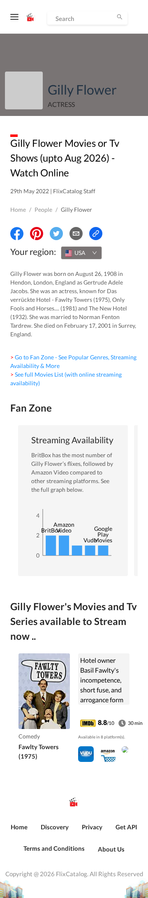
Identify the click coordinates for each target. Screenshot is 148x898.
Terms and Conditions (54, 848)
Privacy (92, 827)
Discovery (55, 827)
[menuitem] (19, 831)
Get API (126, 827)
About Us (111, 849)
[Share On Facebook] (16, 233)
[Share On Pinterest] (36, 233)
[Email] (76, 233)
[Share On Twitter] (56, 233)
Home (18, 209)
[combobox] (81, 252)
